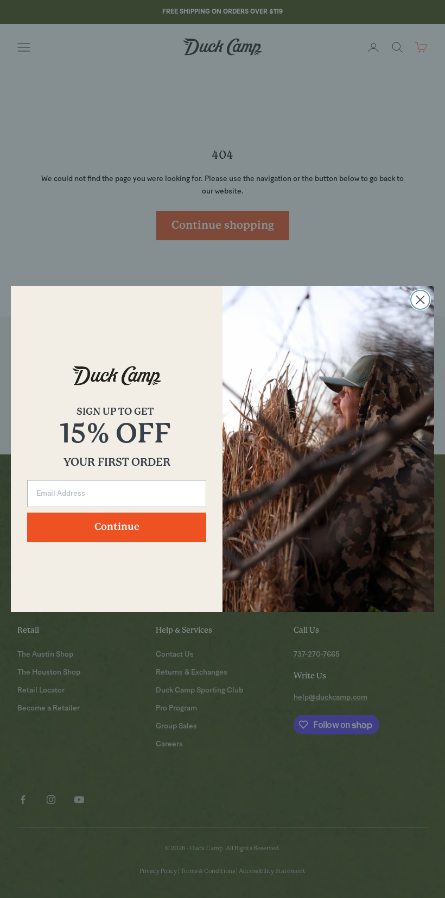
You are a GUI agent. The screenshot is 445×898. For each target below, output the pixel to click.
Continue (116, 527)
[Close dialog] (420, 299)
